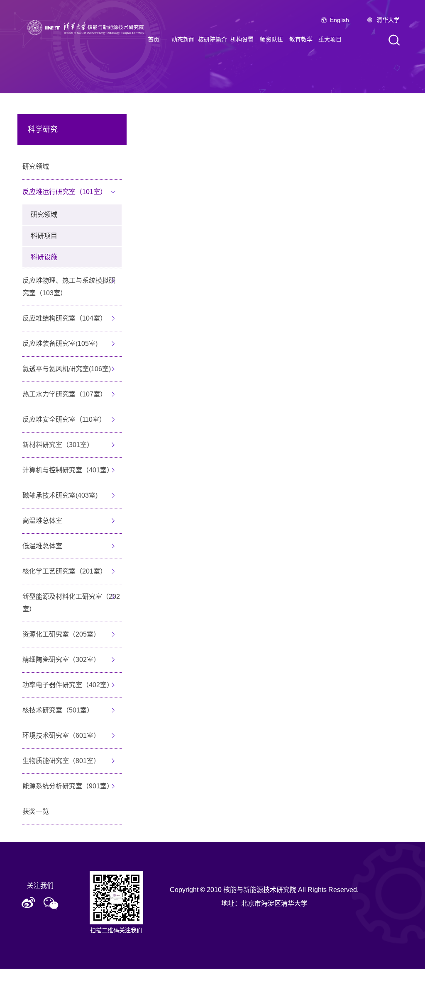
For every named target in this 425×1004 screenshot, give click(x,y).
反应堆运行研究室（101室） (64, 191)
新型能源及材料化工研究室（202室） (71, 603)
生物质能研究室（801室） (61, 760)
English (339, 20)
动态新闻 (183, 39)
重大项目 (330, 39)
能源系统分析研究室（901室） (67, 786)
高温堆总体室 (42, 520)
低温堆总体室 (42, 545)
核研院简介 (212, 39)
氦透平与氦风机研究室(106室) (66, 368)
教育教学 (301, 39)
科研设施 (44, 256)
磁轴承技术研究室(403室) (60, 495)
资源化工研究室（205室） (61, 634)
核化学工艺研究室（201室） (64, 571)
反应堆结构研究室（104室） (64, 318)
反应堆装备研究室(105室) (60, 343)
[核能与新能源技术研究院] (87, 27)
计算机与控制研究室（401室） (67, 470)
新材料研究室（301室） (57, 444)
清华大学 (388, 20)
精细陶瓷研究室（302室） (61, 659)
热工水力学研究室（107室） (64, 394)
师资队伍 (271, 39)
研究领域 (35, 166)
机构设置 (242, 39)
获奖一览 (35, 811)
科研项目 (44, 235)
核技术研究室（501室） (57, 710)
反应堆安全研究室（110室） (64, 419)
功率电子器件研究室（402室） (67, 684)
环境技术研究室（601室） (61, 735)
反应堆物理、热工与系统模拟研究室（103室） (68, 287)
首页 (153, 39)
